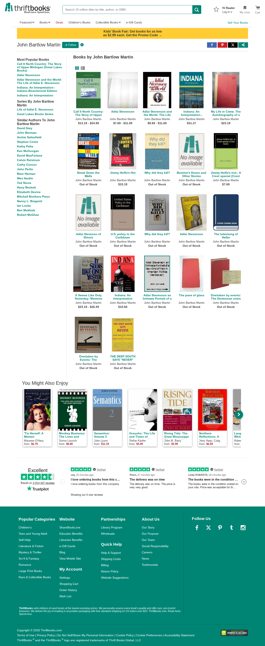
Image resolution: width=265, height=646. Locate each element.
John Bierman (27, 132)
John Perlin (25, 169)
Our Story (148, 527)
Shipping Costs (111, 559)
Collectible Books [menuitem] (107, 22)
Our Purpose (150, 533)
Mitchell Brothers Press (33, 196)
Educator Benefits (71, 533)
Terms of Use (25, 635)
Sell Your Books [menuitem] (238, 22)
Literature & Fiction (31, 546)
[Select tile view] (82, 68)
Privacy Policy (46, 635)
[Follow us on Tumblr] (231, 528)
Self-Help (25, 540)
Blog (62, 552)
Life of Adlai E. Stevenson (35, 109)
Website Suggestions (115, 577)
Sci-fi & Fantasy (29, 558)
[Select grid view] (76, 68)
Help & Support (111, 552)
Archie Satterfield (29, 137)
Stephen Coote (27, 141)
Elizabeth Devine (29, 192)
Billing (105, 565)
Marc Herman (26, 173)
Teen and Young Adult (33, 533)
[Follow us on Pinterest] (220, 528)
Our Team (148, 540)
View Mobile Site (70, 558)
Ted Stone (24, 183)
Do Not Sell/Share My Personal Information (85, 635)
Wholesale (108, 533)
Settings (64, 577)
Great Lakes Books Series (35, 114)
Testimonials (150, 564)
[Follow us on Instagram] (243, 528)
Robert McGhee (28, 214)
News (145, 558)
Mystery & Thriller (30, 552)
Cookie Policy (125, 635)
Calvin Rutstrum (28, 160)
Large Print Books (30, 571)
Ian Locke (24, 205)
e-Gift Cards (67, 546)
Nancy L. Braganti (29, 201)
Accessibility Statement (179, 635)
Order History (68, 590)
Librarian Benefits (70, 540)
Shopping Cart (68, 583)
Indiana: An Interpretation (35, 95)
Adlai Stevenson (28, 75)
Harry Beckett (26, 187)
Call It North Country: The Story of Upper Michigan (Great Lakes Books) (39, 67)
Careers (147, 552)
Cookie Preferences (149, 635)
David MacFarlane (29, 155)
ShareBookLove (69, 527)
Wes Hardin (25, 178)
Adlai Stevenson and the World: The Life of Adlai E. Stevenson (39, 81)
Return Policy (109, 571)
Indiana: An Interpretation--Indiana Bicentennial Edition (37, 89)
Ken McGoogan (28, 151)
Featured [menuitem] (26, 22)
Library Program (111, 527)
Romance (25, 564)
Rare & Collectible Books (35, 577)
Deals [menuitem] (59, 22)
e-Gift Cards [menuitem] (134, 22)
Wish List (65, 596)
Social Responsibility (155, 546)
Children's (25, 527)
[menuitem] (228, 8)
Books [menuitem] (44, 22)
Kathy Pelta (25, 146)
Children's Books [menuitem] (79, 22)
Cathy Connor (27, 164)
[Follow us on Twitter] (208, 528)
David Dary (24, 128)
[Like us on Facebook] (197, 528)
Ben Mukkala (26, 210)
